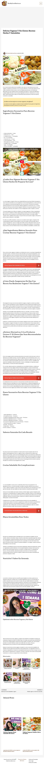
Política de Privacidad (33, 759)
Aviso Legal (31, 761)
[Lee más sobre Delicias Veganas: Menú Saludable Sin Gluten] (12, 724)
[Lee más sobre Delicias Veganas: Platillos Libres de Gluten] (32, 724)
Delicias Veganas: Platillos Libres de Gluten (32, 733)
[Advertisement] (22, 15)
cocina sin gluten (16, 750)
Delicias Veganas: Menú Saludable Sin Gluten (9, 733)
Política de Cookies (33, 762)
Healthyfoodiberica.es (14, 3)
